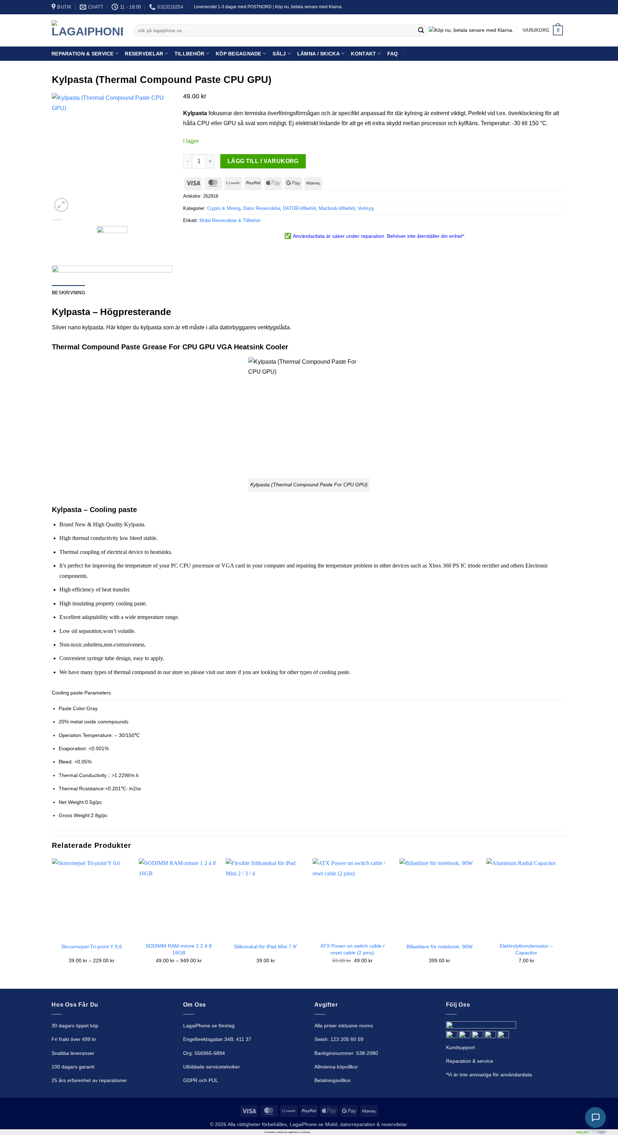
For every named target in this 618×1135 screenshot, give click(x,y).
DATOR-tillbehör (299, 208)
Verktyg (365, 208)
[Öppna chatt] (595, 1117)
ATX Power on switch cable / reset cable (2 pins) (352, 949)
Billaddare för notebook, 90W (439, 946)
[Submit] (421, 30)
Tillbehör (190, 53)
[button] (542, 30)
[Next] (565, 917)
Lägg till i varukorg (263, 161)
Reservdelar (144, 53)
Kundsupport (460, 1047)
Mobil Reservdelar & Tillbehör (230, 220)
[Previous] (52, 917)
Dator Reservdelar (261, 208)
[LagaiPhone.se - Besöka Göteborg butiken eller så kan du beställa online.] (87, 30)
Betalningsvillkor (332, 1080)
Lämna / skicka (318, 53)
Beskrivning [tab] (68, 292)
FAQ (392, 53)
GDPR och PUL (200, 1080)
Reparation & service (469, 1061)
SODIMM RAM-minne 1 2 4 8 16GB (179, 949)
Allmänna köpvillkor (336, 1067)
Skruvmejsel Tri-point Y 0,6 (91, 946)
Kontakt (363, 53)
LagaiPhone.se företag (209, 1025)
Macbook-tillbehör (337, 208)
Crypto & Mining (223, 208)
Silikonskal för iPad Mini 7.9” (266, 946)
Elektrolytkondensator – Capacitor (526, 949)
